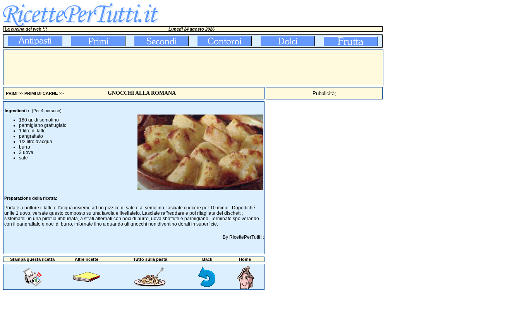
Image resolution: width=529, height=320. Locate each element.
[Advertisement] (144, 67)
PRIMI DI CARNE (41, 93)
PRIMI (11, 93)
